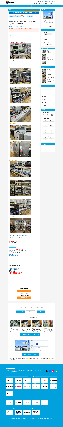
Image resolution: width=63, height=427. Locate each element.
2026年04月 (44, 102)
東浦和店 (31, 358)
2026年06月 (44, 96)
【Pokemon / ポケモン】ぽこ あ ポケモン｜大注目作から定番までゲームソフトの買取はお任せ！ (48, 330)
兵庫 (45, 132)
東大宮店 (51, 358)
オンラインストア (54, 1)
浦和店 (16, 358)
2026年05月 (44, 99)
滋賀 (45, 130)
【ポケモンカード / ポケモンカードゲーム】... (50, 55)
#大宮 (23, 26)
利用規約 (20, 419)
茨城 (51, 122)
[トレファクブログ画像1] (20, 59)
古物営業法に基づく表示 (26, 418)
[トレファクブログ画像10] (20, 233)
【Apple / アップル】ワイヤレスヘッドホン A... (50, 62)
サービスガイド (35, 3)
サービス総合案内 (48, 147)
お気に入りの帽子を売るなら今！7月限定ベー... (50, 74)
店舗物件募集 (55, 3)
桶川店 (24, 358)
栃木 (45, 127)
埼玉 (45, 122)
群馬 (51, 125)
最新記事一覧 (44, 88)
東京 (45, 120)
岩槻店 (14, 359)
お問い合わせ (42, 419)
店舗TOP (11, 16)
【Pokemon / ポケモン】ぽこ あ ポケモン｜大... (50, 81)
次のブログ (40, 311)
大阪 (51, 127)
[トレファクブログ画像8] (20, 195)
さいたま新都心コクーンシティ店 (38, 358)
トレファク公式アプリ (48, 149)
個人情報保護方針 (19, 418)
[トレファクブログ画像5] (20, 140)
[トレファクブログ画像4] (20, 121)
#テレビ (17, 26)
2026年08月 (44, 90)
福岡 (45, 139)
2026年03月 (44, 105)
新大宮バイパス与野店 (46, 358)
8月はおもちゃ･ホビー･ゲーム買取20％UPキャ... (50, 59)
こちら (19, 29)
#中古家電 (14, 26)
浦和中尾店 (20, 358)
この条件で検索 (48, 44)
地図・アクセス (30, 16)
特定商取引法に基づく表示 (35, 418)
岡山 (51, 137)
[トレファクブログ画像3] (20, 102)
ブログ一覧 (30, 311)
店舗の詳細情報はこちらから (30, 354)
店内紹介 (18, 16)
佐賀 (51, 139)
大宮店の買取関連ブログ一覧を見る (30, 334)
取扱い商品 (38, 6)
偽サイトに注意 (37, 419)
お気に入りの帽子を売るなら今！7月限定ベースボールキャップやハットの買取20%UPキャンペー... (25, 330)
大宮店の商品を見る (24, 297)
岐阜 (45, 137)
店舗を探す (12, 6)
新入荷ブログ (50, 6)
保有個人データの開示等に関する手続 (46, 418)
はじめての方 (48, 1)
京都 (51, 130)
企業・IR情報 (45, 3)
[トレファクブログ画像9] (20, 214)
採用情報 (50, 3)
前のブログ (21, 311)
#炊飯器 (21, 26)
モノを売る (25, 6)
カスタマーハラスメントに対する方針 (28, 419)
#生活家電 (10, 26)
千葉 (45, 125)
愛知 (51, 134)
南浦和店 (27, 358)
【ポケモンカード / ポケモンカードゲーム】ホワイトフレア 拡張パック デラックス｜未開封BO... (14, 330)
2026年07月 (44, 93)
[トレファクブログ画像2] (20, 84)
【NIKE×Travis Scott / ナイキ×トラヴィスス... (50, 52)
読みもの (40, 3)
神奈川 (51, 120)
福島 (51, 132)
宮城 (45, 134)
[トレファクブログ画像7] (20, 176)
